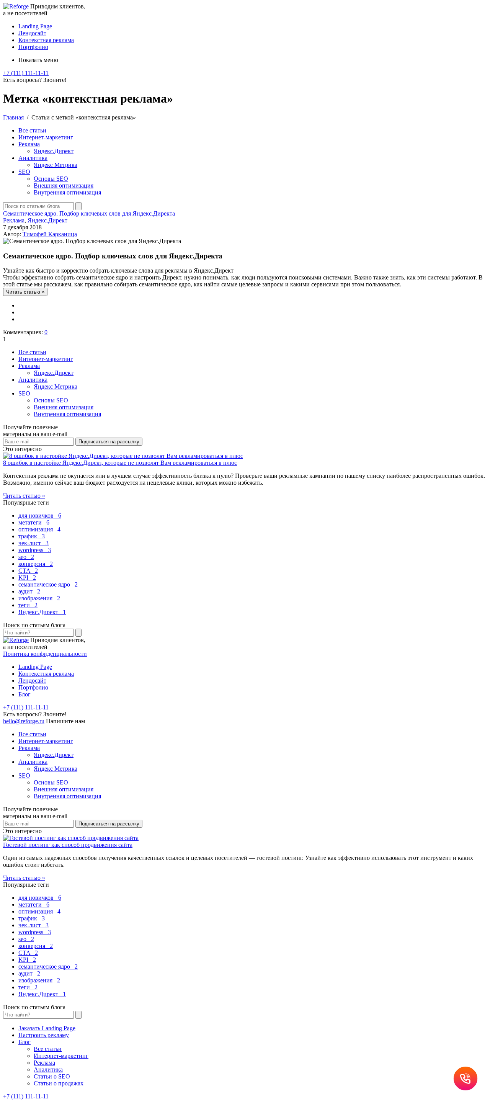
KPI (27, 577)
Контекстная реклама (46, 40)
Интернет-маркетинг (45, 137)
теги (28, 605)
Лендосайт (32, 33)
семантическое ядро (48, 584)
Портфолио (33, 47)
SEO (24, 171)
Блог (24, 694)
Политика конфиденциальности (45, 653)
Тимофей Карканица (50, 234)
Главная (13, 117)
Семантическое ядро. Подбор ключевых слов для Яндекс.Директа (89, 213)
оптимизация (39, 529)
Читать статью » (24, 495)
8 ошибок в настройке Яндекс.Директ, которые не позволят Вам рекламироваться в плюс (120, 462)
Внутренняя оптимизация (67, 192)
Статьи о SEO (52, 1076)
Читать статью (25, 292)
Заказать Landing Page (46, 1028)
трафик (31, 536)
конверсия (35, 563)
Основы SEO (51, 178)
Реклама (29, 144)
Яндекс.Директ (54, 151)
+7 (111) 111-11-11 (26, 73)
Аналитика (32, 158)
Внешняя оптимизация (63, 185)
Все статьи (32, 130)
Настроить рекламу (43, 1035)
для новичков (39, 515)
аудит (29, 591)
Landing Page (35, 26)
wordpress (34, 550)
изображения (39, 598)
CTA (28, 570)
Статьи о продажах (58, 1083)
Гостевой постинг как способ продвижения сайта (67, 845)
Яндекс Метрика (55, 165)
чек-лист (33, 543)
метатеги (33, 522)
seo (26, 557)
